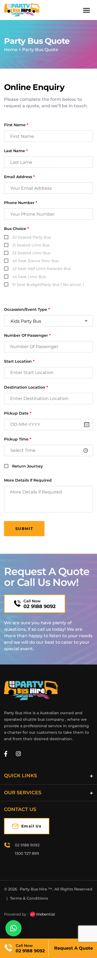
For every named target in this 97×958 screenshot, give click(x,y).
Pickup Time (17, 439)
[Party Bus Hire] (31, 690)
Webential (45, 914)
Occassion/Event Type (27, 309)
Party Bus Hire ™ (36, 889)
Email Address (19, 177)
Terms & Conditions (29, 898)
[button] (86, 10)
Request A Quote (73, 948)
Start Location (19, 361)
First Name (16, 125)
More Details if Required (28, 480)
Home (11, 49)
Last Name (16, 151)
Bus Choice (16, 228)
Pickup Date (17, 413)
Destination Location (26, 387)
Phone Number (20, 203)
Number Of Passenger (27, 335)
